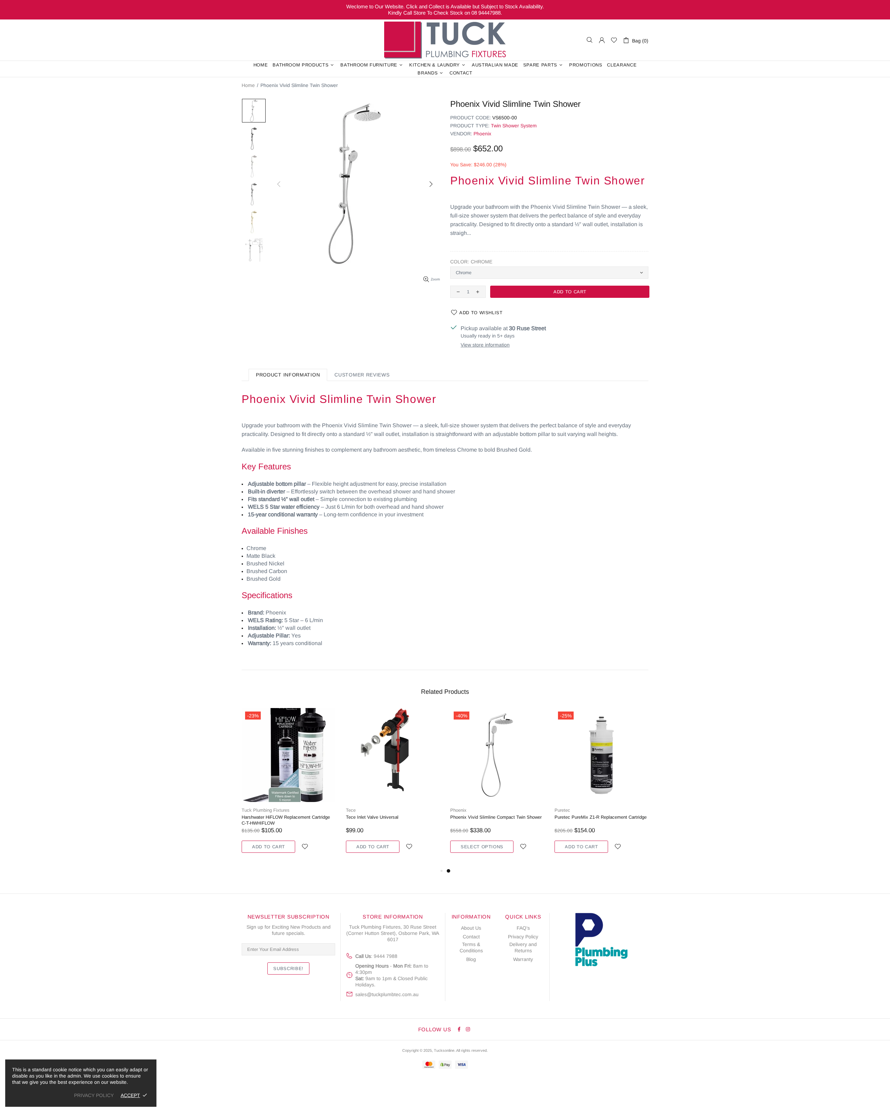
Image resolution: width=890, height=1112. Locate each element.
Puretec (562, 810)
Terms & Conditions (471, 947)
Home (248, 85)
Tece (351, 810)
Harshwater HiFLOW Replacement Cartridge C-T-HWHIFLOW (286, 820)
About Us (471, 928)
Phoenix (482, 133)
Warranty (523, 959)
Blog (471, 959)
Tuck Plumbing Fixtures (445, 40)
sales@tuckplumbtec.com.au (387, 994)
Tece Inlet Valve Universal (372, 817)
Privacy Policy (523, 936)
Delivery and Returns (523, 947)
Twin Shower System (514, 125)
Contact (471, 936)
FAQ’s (523, 928)
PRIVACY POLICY (94, 1095)
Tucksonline (444, 1050)
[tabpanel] (497, 787)
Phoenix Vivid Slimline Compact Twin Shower (496, 817)
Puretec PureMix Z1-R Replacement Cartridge (601, 817)
